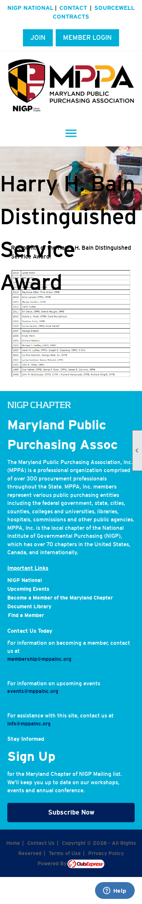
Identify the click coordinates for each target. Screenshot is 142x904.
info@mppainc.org (29, 724)
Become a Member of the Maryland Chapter (60, 598)
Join (38, 37)
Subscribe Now (71, 812)
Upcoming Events (28, 589)
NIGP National (30, 7)
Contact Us (41, 843)
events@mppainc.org (32, 691)
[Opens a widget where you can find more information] (115, 891)
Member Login (87, 37)
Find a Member (26, 615)
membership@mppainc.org (39, 659)
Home (13, 843)
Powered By (52, 863)
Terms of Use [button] (65, 853)
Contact (73, 7)
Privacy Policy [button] (106, 853)
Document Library (29, 606)
